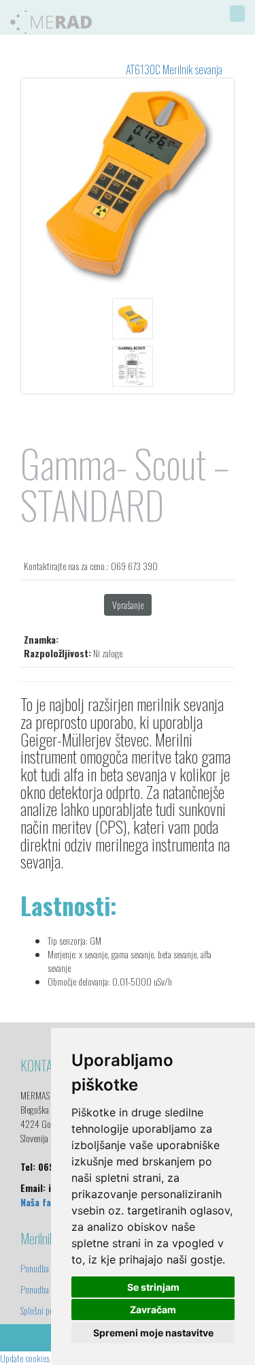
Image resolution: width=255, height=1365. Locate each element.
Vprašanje (127, 604)
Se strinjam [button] (153, 1287)
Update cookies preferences (43, 1358)
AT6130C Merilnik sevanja (174, 70)
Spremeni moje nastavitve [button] (153, 1332)
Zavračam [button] (153, 1309)
